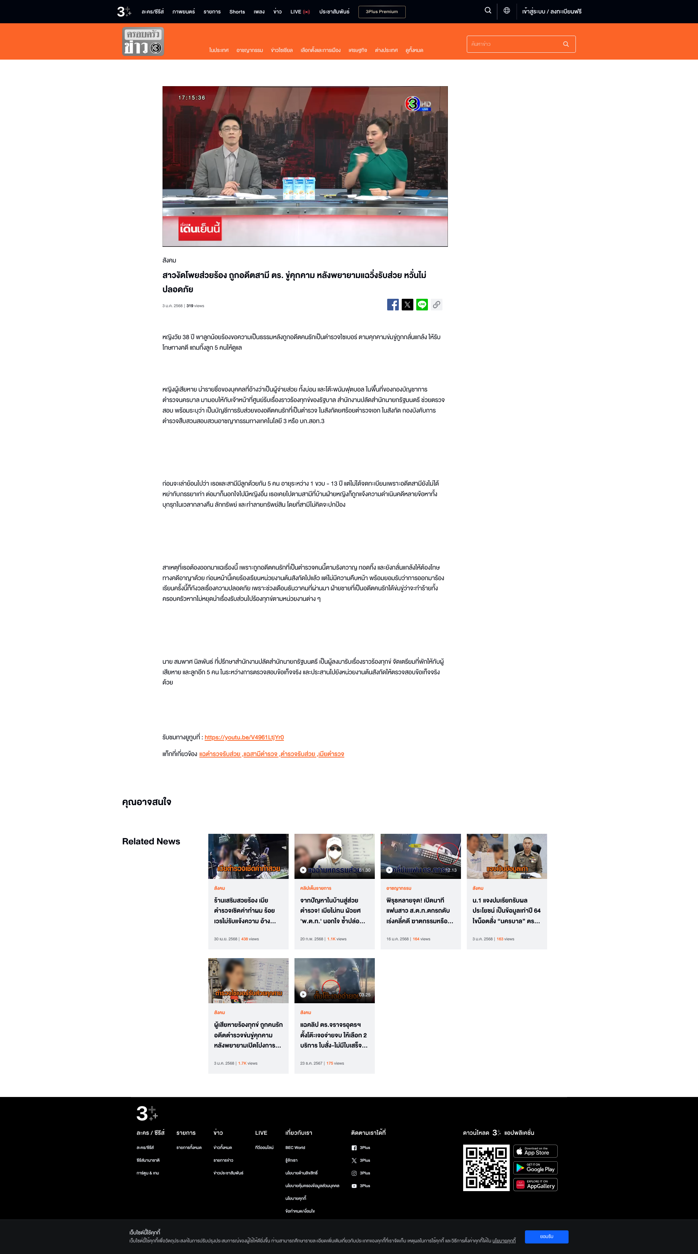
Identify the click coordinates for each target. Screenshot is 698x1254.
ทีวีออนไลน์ (264, 1147)
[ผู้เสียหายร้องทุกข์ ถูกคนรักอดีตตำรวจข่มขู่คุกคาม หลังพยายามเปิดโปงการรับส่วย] (248, 980)
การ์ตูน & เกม (148, 1173)
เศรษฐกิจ (358, 50)
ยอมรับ (546, 1236)
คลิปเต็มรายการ (316, 888)
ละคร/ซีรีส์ (145, 1147)
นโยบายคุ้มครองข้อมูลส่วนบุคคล (312, 1185)
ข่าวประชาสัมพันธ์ (228, 1173)
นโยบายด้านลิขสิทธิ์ (301, 1173)
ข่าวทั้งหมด (222, 1147)
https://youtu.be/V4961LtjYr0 (244, 738)
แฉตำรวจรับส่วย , (221, 754)
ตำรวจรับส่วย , (299, 754)
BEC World (295, 1147)
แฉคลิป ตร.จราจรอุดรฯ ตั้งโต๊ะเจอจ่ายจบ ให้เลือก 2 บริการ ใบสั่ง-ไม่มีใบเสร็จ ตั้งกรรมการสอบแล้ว (333, 1035)
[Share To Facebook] (393, 304)
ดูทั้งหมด (414, 50)
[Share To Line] (422, 304)
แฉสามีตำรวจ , (262, 754)
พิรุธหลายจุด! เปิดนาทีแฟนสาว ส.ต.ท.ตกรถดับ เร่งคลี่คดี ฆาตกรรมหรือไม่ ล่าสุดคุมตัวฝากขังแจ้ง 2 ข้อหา (419, 911)
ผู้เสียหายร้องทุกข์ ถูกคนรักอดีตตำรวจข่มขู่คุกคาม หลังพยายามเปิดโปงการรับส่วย (248, 1035)
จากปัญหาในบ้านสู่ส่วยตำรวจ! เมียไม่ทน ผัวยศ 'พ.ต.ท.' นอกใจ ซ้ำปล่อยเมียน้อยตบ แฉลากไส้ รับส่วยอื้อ (331, 911)
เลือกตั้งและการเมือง (321, 50)
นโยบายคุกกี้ (295, 1198)
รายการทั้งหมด (188, 1147)
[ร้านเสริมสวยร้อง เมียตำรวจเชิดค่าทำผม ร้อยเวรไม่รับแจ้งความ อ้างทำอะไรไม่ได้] (248, 856)
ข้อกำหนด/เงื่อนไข (300, 1211)
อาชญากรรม (250, 50)
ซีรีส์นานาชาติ (148, 1160)
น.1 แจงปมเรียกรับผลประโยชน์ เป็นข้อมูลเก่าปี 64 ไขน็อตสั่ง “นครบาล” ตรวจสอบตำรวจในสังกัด (507, 911)
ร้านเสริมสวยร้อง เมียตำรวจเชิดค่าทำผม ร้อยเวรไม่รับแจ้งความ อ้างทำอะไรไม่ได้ (245, 911)
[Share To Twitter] (407, 304)
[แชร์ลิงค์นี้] (436, 304)
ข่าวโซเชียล (282, 50)
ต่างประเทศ (386, 50)
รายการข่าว (223, 1160)
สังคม (219, 888)
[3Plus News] (158, 43)
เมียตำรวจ (331, 754)
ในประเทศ (219, 50)
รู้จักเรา (291, 1160)
